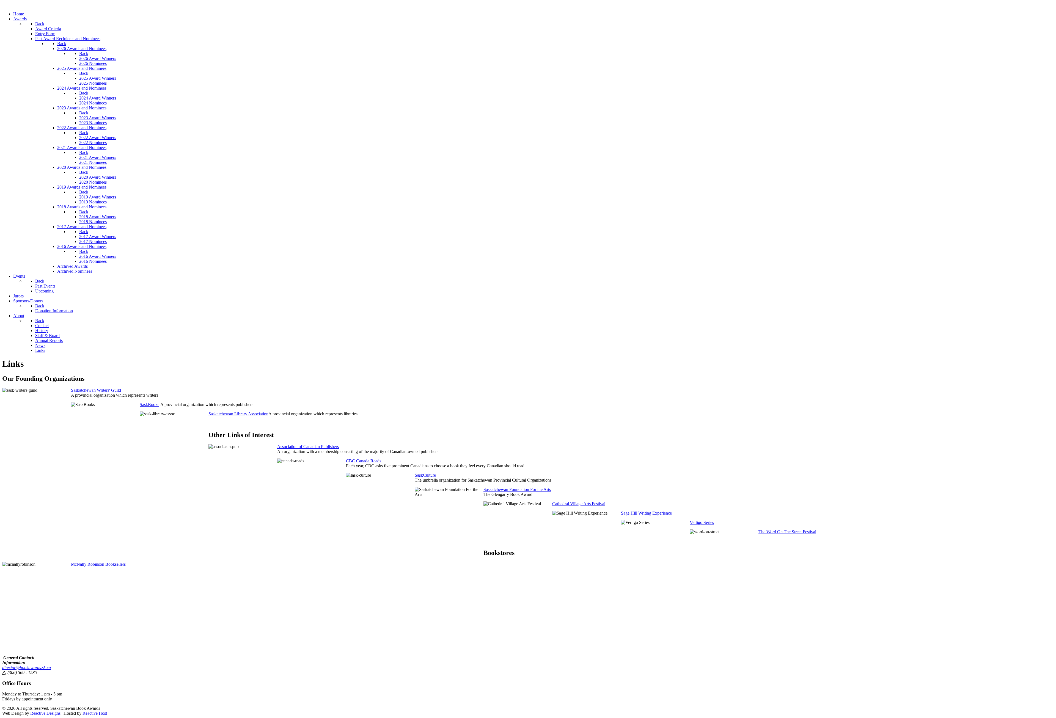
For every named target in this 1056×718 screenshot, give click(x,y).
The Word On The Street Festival (787, 531)
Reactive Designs (45, 713)
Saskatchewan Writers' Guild (96, 390)
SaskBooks (149, 404)
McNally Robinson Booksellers (98, 564)
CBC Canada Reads (363, 461)
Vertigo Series (702, 522)
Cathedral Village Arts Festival (578, 503)
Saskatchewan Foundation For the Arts (517, 489)
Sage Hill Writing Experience (646, 513)
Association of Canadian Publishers (308, 446)
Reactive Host (94, 713)
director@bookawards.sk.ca (26, 667)
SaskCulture (425, 475)
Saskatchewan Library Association (238, 414)
